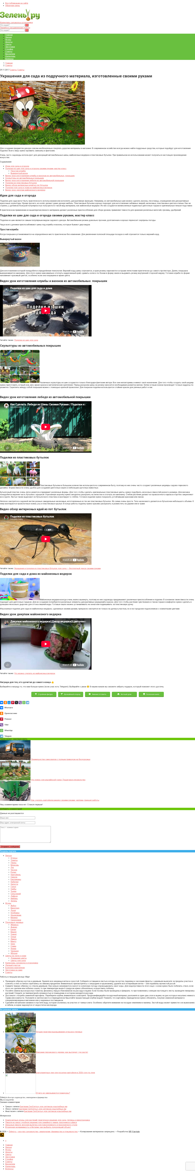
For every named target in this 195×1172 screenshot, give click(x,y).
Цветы (8, 44)
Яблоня (14, 953)
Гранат (14, 934)
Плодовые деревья (14, 922)
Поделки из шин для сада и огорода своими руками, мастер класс (35, 168)
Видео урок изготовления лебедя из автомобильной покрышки (34, 180)
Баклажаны (16, 879)
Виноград (15, 908)
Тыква (13, 891)
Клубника (15, 913)
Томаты (14, 860)
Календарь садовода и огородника (16, 22)
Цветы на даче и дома (15, 956)
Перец (13, 863)
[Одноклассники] (5, 702)
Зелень (14, 901)
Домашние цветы (19, 958)
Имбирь (14, 898)
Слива (13, 946)
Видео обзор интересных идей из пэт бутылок (26, 185)
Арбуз (13, 905)
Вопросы (9, 59)
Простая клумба (18, 171)
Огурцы (14, 858)
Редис (13, 872)
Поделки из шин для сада (26, 340)
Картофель (16, 874)
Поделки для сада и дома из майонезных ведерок (28, 187)
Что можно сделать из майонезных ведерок (34, 673)
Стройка (9, 49)
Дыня (13, 910)
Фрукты (8, 42)
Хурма (13, 948)
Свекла (14, 877)
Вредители (10, 54)
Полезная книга (152, 694)
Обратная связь (12, 5)
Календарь (10, 56)
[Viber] (20, 702)
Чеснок (14, 870)
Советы (8, 51)
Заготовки (10, 47)
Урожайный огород (72, 694)
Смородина (16, 920)
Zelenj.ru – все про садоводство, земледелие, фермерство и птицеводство (43, 1131)
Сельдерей (16, 894)
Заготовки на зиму (13, 970)
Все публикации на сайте (16, 3)
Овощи (8, 37)
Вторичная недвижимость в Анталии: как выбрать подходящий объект (38, 1127)
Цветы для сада (18, 960)
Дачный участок (12, 965)
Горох (13, 886)
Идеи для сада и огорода (17, 166)
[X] (16, 702)
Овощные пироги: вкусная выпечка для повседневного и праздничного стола (41, 1125)
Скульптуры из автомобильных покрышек (24, 178)
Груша (13, 936)
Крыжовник (16, 915)
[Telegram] (27, 702)
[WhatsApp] (23, 702)
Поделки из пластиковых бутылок (21, 183)
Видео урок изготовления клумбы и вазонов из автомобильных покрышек (40, 176)
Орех (13, 944)
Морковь (15, 865)
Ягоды (8, 39)
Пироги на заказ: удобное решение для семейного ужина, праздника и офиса (41, 1122)
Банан (13, 929)
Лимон (14, 939)
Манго (13, 941)
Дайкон (14, 896)
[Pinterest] (12, 702)
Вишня (13, 932)
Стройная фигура (45, 694)
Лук (12, 867)
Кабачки (14, 882)
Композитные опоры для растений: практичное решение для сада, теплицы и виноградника (47, 1120)
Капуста (14, 884)
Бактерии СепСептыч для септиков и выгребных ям (43, 1106)
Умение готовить (99, 694)
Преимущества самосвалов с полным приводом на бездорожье (60, 759)
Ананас (14, 927)
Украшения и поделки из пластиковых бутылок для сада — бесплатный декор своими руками (57, 568)
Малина (14, 917)
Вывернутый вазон (19, 173)
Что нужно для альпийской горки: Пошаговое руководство (58, 780)
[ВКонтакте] (1, 702)
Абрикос (15, 925)
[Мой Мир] (9, 702)
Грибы (13, 889)
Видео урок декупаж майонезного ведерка (25, 190)
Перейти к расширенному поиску (15, 28)
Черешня (15, 951)
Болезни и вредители (15, 967)
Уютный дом (125, 694)
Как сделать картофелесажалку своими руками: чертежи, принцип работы (65, 800)
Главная (9, 35)
